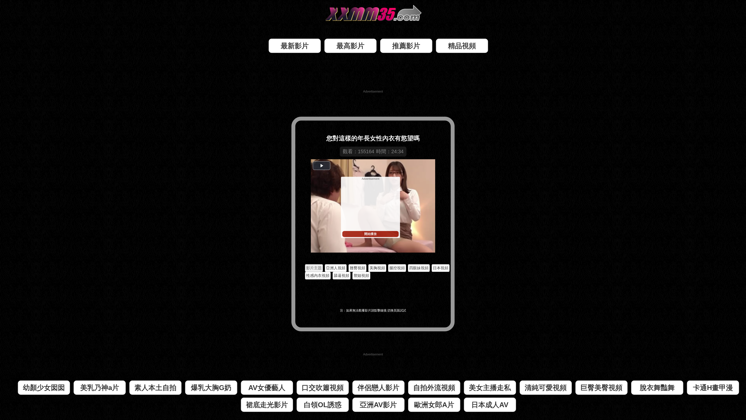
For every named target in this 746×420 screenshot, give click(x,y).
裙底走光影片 (267, 405)
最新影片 (295, 46)
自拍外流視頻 (434, 388)
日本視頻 (440, 268)
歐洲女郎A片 (434, 405)
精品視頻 (462, 46)
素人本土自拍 (155, 388)
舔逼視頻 (341, 275)
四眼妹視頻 (419, 268)
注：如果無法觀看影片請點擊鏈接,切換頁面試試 (373, 310)
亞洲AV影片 (378, 405)
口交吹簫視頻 (323, 388)
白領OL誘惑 (323, 405)
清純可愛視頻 (546, 388)
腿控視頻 (397, 268)
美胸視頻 (377, 268)
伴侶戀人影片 (378, 388)
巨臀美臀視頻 (601, 388)
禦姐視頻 (361, 275)
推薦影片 (406, 46)
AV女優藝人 (266, 388)
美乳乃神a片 (99, 388)
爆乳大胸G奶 (211, 388)
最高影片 (350, 46)
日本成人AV (489, 405)
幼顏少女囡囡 (44, 388)
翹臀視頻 (357, 268)
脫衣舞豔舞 (657, 388)
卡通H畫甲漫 (713, 388)
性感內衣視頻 (317, 275)
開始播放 (370, 233)
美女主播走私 (490, 388)
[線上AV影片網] (373, 28)
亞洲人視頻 (335, 268)
